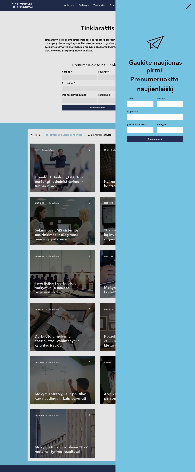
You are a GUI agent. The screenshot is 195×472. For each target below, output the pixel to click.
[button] (188, 6)
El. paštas (132, 111)
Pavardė (161, 98)
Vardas (131, 98)
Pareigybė (161, 124)
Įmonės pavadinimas (136, 124)
